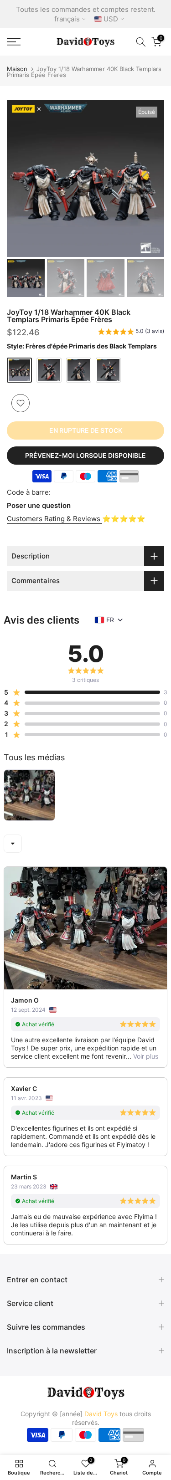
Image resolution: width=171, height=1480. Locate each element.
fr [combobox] (110, 620)
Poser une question (39, 505)
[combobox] (13, 844)
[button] (131, 333)
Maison (17, 69)
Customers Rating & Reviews (54, 518)
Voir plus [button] (144, 1056)
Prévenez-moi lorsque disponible (85, 455)
